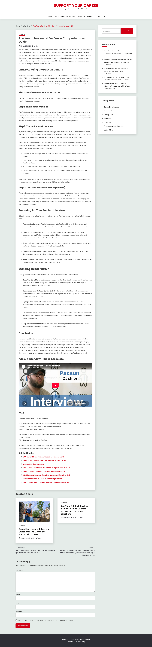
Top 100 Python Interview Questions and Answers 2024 (44, 471)
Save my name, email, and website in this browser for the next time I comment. (47, 620)
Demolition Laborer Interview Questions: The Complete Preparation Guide (34, 532)
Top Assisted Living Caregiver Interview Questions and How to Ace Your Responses (117, 85)
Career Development (111, 107)
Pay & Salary (108, 122)
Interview (49, 16)
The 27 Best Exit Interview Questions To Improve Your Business (46, 468)
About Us (81, 16)
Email (18, 603)
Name (18, 595)
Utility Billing (108, 130)
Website (19, 612)
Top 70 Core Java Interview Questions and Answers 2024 (44, 460)
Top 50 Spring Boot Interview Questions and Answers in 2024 (46, 482)
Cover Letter (108, 111)
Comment (20, 570)
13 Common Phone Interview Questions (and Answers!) (43, 457)
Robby (36, 46)
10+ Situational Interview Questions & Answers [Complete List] (46, 475)
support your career (76, 5)
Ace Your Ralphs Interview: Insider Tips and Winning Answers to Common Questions (75, 510)
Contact (90, 16)
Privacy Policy (101, 16)
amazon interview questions (33, 464)
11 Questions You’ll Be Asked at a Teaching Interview (42, 479)
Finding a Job (108, 115)
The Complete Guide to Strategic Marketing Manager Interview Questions (116, 70)
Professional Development (65, 16)
